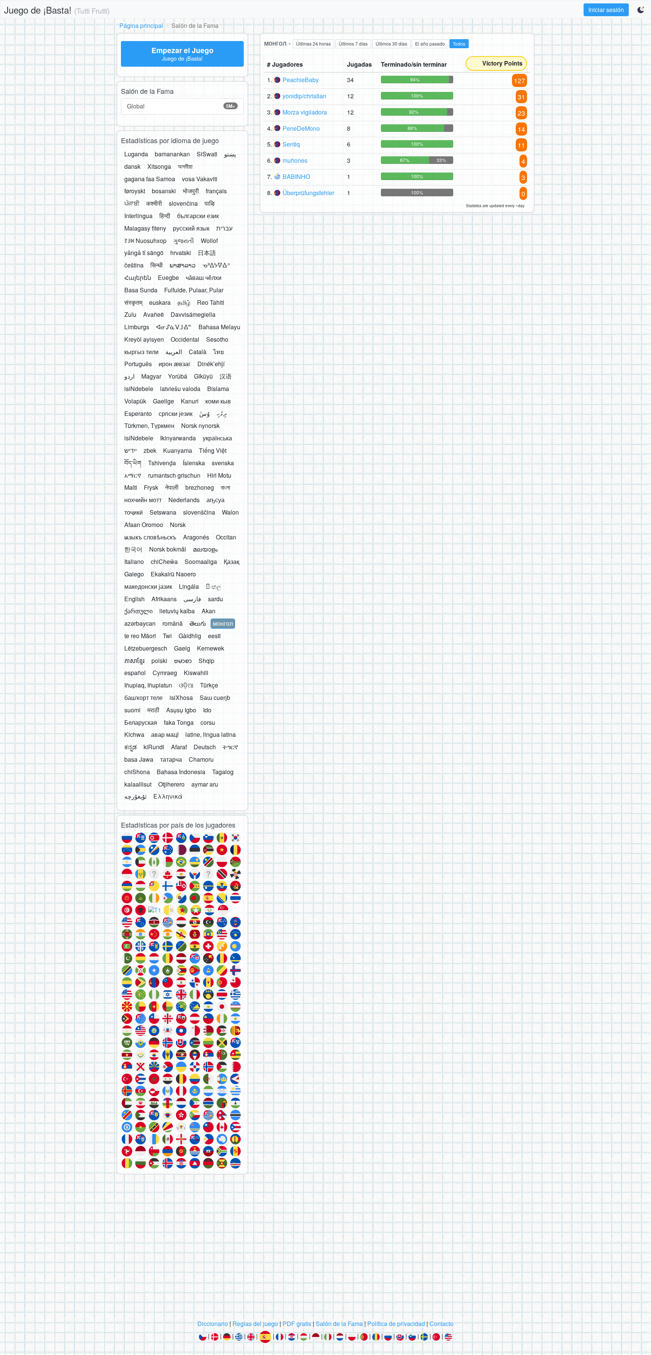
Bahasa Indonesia (181, 771)
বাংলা (225, 487)
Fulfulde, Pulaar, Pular (193, 290)
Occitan (226, 537)
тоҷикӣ (133, 512)
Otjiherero (171, 784)
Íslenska (194, 462)
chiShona (137, 771)
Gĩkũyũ (203, 376)
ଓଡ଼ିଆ (186, 685)
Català (197, 351)
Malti (130, 487)
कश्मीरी (154, 203)
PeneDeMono (301, 128)
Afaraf (179, 746)
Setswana (163, 512)
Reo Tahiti (210, 302)
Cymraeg (165, 672)
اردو (129, 376)
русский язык (191, 228)
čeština (134, 265)
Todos (459, 43)
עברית (224, 228)
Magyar (151, 376)
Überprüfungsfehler (308, 192)
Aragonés (196, 537)
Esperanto (138, 413)
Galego (134, 574)
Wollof (209, 240)
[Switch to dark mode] (641, 9)
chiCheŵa (164, 561)
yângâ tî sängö (144, 252)
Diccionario (212, 1323)
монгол (223, 623)
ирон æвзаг (175, 363)
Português (138, 363)
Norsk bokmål (167, 549)
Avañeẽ (153, 314)
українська (217, 438)
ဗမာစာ (183, 660)
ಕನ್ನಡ (130, 746)
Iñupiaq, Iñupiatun (148, 685)
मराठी (153, 710)
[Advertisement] (325, 1249)
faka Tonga (179, 722)
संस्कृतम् (133, 302)
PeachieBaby (301, 79)
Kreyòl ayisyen (144, 339)
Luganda (136, 154)
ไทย (218, 351)
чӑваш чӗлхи (204, 277)
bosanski (164, 190)
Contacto (441, 1323)
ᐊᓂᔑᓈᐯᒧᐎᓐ (174, 326)
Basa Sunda (140, 290)
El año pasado (430, 43)
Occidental (185, 339)
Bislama (218, 388)
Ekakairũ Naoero (173, 574)
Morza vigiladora (305, 112)
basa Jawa (138, 759)
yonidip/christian (304, 96)
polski (159, 660)
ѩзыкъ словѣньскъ (150, 537)
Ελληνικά (167, 796)
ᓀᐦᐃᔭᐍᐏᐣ (216, 265)
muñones (295, 160)
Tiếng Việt (212, 450)
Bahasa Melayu (219, 326)
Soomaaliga (201, 561)
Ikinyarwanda (178, 438)
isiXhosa (181, 697)
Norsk (178, 524)
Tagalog (223, 771)
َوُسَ (204, 413)
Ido (207, 710)
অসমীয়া (185, 166)
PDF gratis (297, 1323)
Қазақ (231, 561)
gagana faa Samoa (149, 178)
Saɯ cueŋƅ (215, 697)
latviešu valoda (180, 388)
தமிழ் (183, 302)
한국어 (133, 549)
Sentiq (291, 144)
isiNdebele (138, 388)
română (172, 623)
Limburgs (136, 326)
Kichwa (134, 734)
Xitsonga (159, 166)
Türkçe (209, 685)
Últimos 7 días (353, 43)
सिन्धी (156, 265)
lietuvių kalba (177, 610)
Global (181, 106)
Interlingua (138, 215)
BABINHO (296, 176)
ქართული (138, 610)
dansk (132, 166)
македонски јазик (148, 586)
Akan (208, 610)
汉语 (226, 376)
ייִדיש (130, 450)
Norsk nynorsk (200, 425)
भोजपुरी (191, 190)
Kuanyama (177, 450)
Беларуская (140, 722)
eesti (214, 635)
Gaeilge (163, 401)
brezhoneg (199, 487)
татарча (171, 759)
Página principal (141, 25)
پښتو (230, 154)
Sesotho (217, 339)
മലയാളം (205, 549)
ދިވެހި (222, 413)
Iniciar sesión (606, 9)
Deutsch (205, 746)
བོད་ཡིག (132, 462)
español (135, 672)
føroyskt (134, 190)
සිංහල (213, 586)
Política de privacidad (396, 1323)
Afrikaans (164, 598)
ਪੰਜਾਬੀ (131, 203)
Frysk (151, 487)
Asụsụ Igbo (181, 710)
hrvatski (180, 252)
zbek (150, 450)
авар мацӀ (165, 734)
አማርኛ (132, 475)
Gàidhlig (190, 635)
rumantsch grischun (174, 475)
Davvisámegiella (193, 314)
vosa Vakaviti (199, 178)
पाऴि (210, 203)
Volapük (135, 401)
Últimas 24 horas (313, 43)
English (134, 598)
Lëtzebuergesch (145, 648)
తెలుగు (197, 623)
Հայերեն (137, 277)
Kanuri (190, 401)
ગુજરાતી (183, 240)
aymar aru (204, 784)
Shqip (206, 660)
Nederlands (184, 499)
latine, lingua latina (210, 734)
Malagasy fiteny (145, 228)
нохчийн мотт (143, 499)
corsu (207, 722)
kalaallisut (137, 784)
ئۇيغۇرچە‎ (135, 796)
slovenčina (183, 203)
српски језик (176, 413)
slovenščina (199, 512)
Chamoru (201, 759)
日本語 (207, 252)
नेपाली (172, 487)
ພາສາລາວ (183, 265)
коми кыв (218, 401)
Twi (167, 635)
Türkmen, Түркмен (149, 425)
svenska (223, 462)
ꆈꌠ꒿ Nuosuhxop (145, 240)
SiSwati (207, 154)
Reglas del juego (255, 1323)
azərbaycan (140, 623)
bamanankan (172, 154)
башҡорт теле (143, 697)
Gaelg (182, 648)
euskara (160, 302)
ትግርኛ (230, 746)
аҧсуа (215, 499)
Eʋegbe (168, 277)
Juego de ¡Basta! (57, 9)
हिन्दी (164, 215)
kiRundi (154, 746)
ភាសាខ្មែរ (134, 660)
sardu (215, 598)
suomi (132, 710)
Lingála (189, 586)
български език (198, 215)
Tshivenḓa (162, 462)
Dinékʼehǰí (211, 363)
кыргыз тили (141, 351)
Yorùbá (177, 376)
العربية (173, 351)
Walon (230, 512)
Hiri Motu (219, 475)
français (216, 190)
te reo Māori (140, 635)
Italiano (134, 561)
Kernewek (210, 648)
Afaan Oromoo (143, 524)
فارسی (192, 598)
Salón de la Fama (339, 1323)
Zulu (130, 314)
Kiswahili (196, 672)
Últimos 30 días (391, 43)
